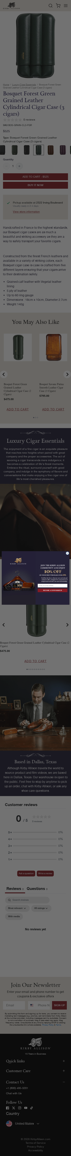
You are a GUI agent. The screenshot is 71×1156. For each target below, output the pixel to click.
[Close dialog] (67, 553)
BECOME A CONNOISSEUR (52, 590)
